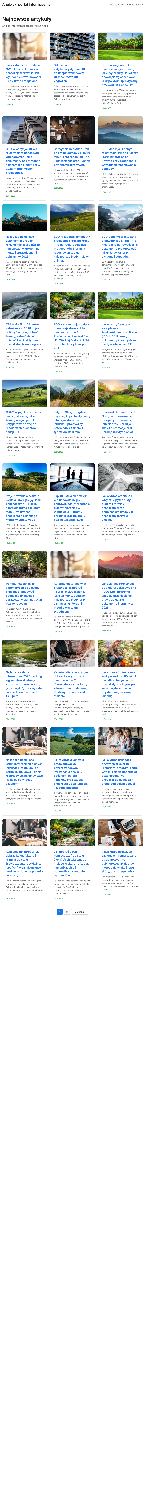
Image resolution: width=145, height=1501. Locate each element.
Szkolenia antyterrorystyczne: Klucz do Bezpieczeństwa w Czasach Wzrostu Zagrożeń (72, 73)
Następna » (80, 911)
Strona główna (135, 4)
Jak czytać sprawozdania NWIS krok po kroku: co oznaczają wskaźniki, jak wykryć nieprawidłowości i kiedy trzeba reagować (24, 73)
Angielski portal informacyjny (26, 4)
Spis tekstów (117, 4)
